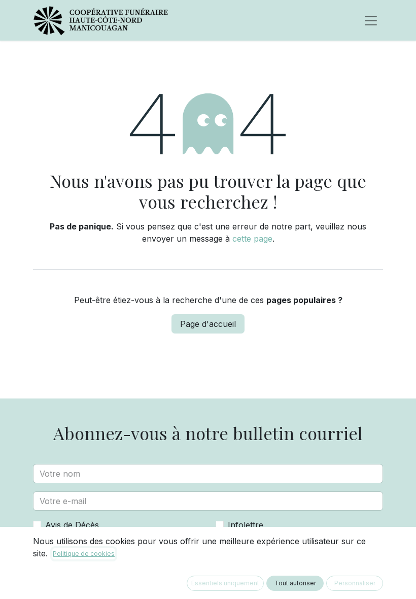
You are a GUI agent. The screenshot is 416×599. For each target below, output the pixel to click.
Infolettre (245, 525)
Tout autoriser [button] (295, 583)
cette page (252, 239)
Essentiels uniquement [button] (225, 583)
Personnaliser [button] (354, 583)
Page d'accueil (208, 324)
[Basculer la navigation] (371, 20)
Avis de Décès (72, 525)
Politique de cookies (84, 553)
